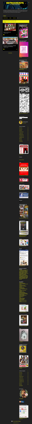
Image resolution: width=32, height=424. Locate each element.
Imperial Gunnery (21, 287)
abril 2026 (20, 130)
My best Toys (21, 296)
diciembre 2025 (21, 376)
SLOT (20, 297)
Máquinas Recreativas (22, 292)
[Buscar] (28, 2)
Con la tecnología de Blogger (16, 421)
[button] (16, 34)
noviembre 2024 (21, 380)
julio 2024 (20, 138)
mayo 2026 (20, 129)
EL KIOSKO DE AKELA (22, 285)
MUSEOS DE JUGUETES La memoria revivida (22, 295)
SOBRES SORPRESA (22, 298)
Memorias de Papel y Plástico (23, 293)
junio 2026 (20, 372)
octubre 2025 (21, 133)
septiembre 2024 (21, 137)
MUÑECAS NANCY (21, 294)
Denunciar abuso (21, 159)
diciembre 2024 (21, 134)
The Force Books (21, 299)
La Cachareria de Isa (22, 288)
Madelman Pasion (21, 291)
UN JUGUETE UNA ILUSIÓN (22, 301)
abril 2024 (20, 384)
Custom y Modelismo (22, 283)
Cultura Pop (21, 282)
